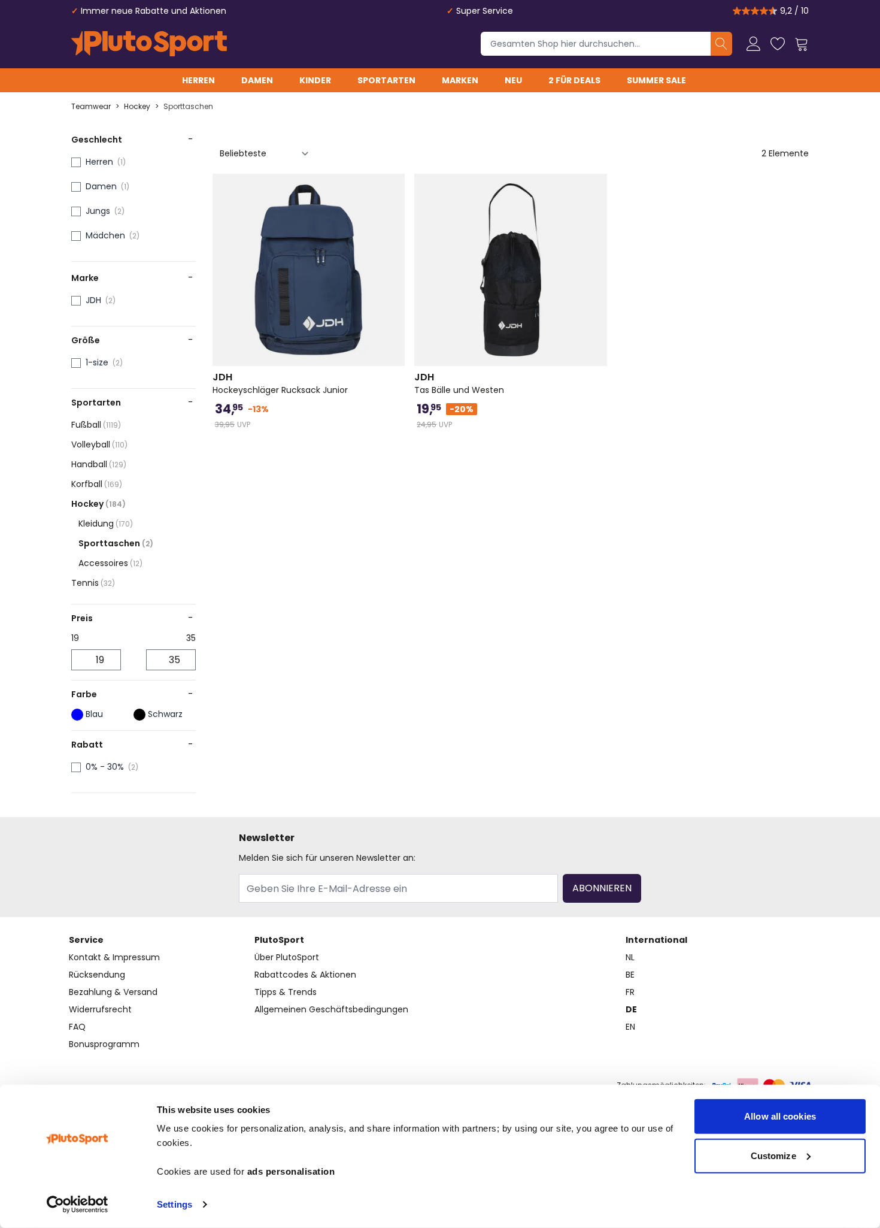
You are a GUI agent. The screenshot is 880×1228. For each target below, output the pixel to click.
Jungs (98, 211)
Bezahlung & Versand (113, 992)
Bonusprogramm (104, 1044)
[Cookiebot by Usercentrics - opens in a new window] (77, 1205)
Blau (94, 714)
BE (630, 975)
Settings (174, 1204)
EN (630, 1027)
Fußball (96, 425)
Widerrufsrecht (100, 1009)
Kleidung (105, 524)
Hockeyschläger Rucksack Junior (280, 383)
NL (630, 957)
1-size (97, 362)
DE (631, 1009)
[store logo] (149, 43)
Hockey (137, 106)
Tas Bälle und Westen (459, 383)
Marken (460, 80)
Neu (513, 80)
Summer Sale (656, 80)
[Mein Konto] (754, 44)
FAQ (77, 1027)
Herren (198, 80)
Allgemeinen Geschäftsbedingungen (331, 1009)
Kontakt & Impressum (114, 957)
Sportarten (386, 80)
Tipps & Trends (285, 992)
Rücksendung (97, 975)
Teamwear (91, 106)
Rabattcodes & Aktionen (305, 975)
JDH (93, 300)
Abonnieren (602, 888)
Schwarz (165, 714)
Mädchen (105, 235)
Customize (773, 1155)
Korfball (96, 484)
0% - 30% (105, 767)
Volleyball (99, 444)
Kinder (315, 80)
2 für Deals (574, 80)
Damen (257, 80)
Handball (98, 464)
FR (630, 992)
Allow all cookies (780, 1116)
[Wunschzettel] (777, 44)
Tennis (93, 583)
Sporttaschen (188, 106)
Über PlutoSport (286, 957)
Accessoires (110, 563)
